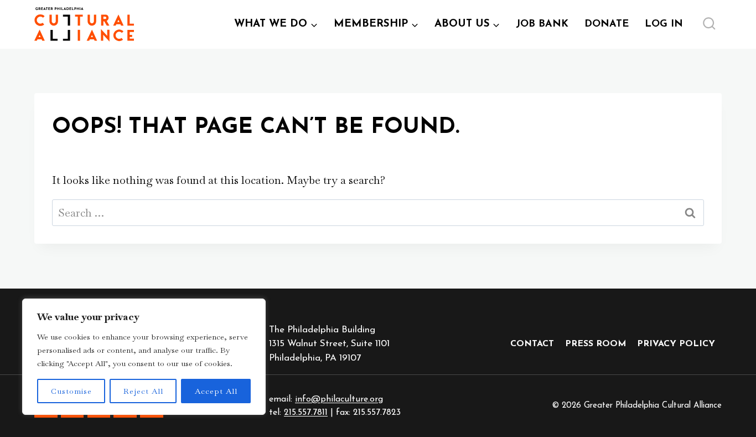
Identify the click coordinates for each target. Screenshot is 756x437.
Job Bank (546, 28)
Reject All (143, 391)
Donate (606, 24)
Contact (532, 344)
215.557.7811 (306, 412)
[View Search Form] (709, 24)
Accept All (216, 391)
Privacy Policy (676, 344)
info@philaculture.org (339, 399)
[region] (144, 357)
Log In (668, 28)
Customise (71, 391)
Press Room (595, 344)
